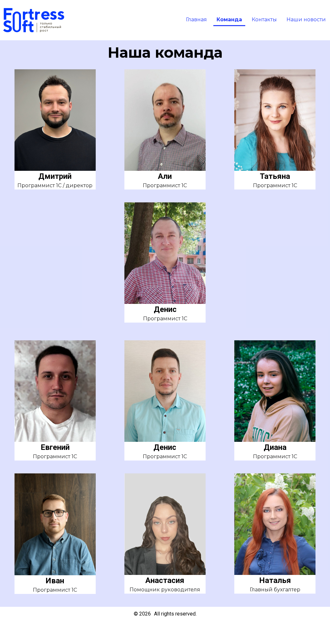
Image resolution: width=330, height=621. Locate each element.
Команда (229, 19)
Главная (196, 19)
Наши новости (306, 19)
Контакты (264, 19)
